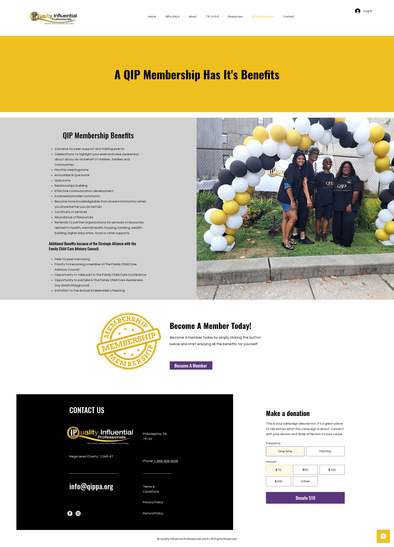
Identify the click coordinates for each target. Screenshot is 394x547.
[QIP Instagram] (78, 513)
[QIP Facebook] (69, 513)
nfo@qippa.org (92, 486)
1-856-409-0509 (166, 461)
